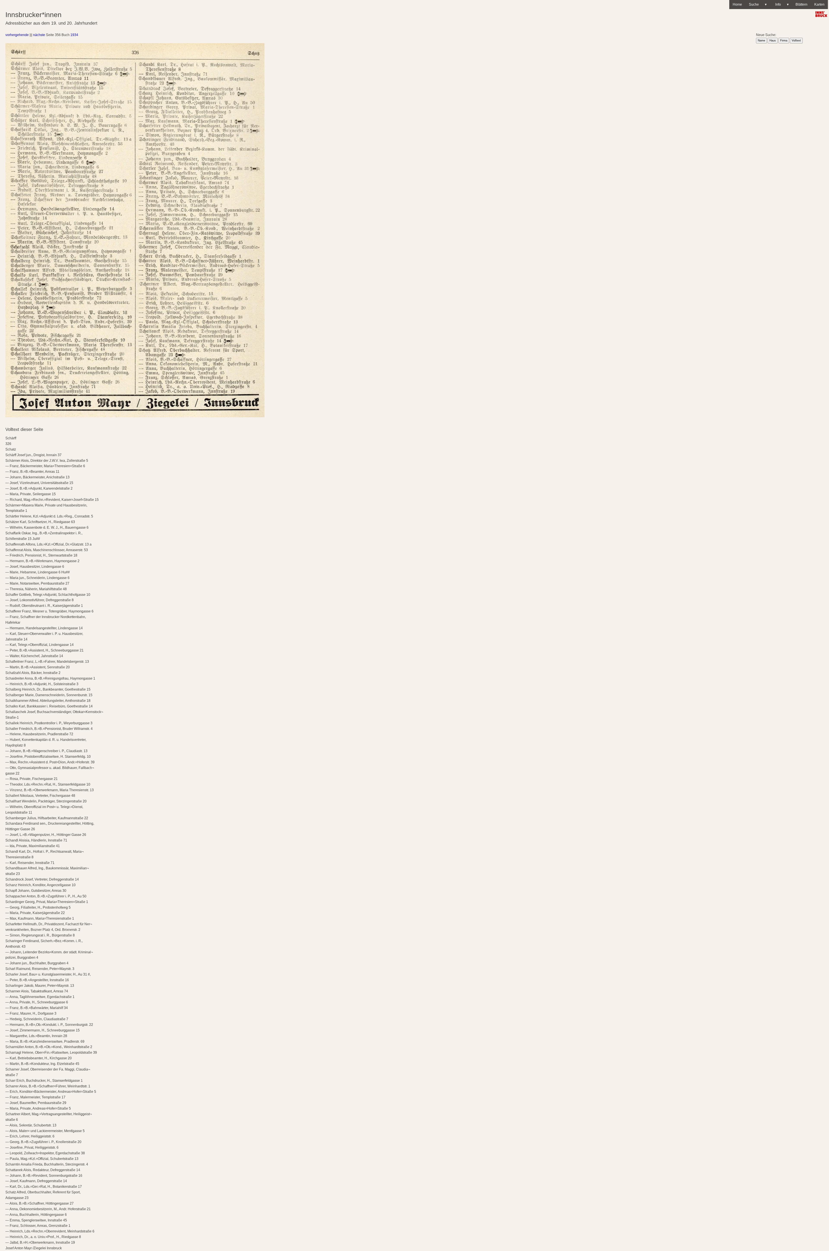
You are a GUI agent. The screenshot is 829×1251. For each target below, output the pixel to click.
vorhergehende (17, 35)
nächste (39, 35)
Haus (772, 40)
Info (781, 4)
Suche (758, 4)
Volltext (796, 40)
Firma (783, 40)
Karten (819, 4)
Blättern (801, 4)
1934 (74, 35)
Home (737, 4)
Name (761, 40)
